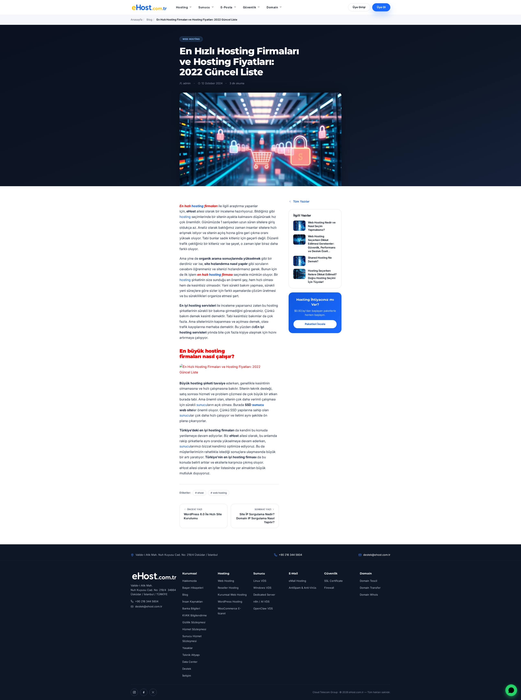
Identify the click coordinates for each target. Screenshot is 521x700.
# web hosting (219, 492)
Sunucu (204, 7)
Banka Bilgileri (191, 608)
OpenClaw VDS (263, 608)
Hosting (182, 7)
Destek (186, 668)
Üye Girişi (359, 7)
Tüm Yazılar (301, 201)
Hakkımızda (189, 580)
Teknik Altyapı (191, 654)
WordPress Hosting (230, 601)
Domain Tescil (368, 580)
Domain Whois (369, 594)
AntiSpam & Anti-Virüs (302, 587)
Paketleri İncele (315, 324)
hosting (198, 206)
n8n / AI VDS (261, 601)
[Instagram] (134, 692)
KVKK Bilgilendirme (194, 615)
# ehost (199, 492)
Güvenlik (249, 7)
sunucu (201, 405)
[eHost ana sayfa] (149, 7)
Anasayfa (136, 19)
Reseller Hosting (228, 587)
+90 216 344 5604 (290, 554)
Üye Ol (381, 7)
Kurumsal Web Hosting (232, 594)
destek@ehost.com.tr (376, 554)
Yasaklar (187, 648)
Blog (149, 19)
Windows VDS (262, 587)
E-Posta (226, 7)
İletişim (186, 675)
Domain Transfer (370, 587)
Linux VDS (259, 580)
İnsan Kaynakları (192, 601)
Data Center (189, 661)
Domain (272, 7)
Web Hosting (191, 39)
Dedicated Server (264, 594)
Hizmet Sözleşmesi (194, 629)
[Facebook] (143, 692)
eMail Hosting (297, 580)
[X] (153, 692)
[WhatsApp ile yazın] (511, 690)
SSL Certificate (333, 580)
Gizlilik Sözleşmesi (193, 622)
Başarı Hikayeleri (192, 587)
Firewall (329, 587)
